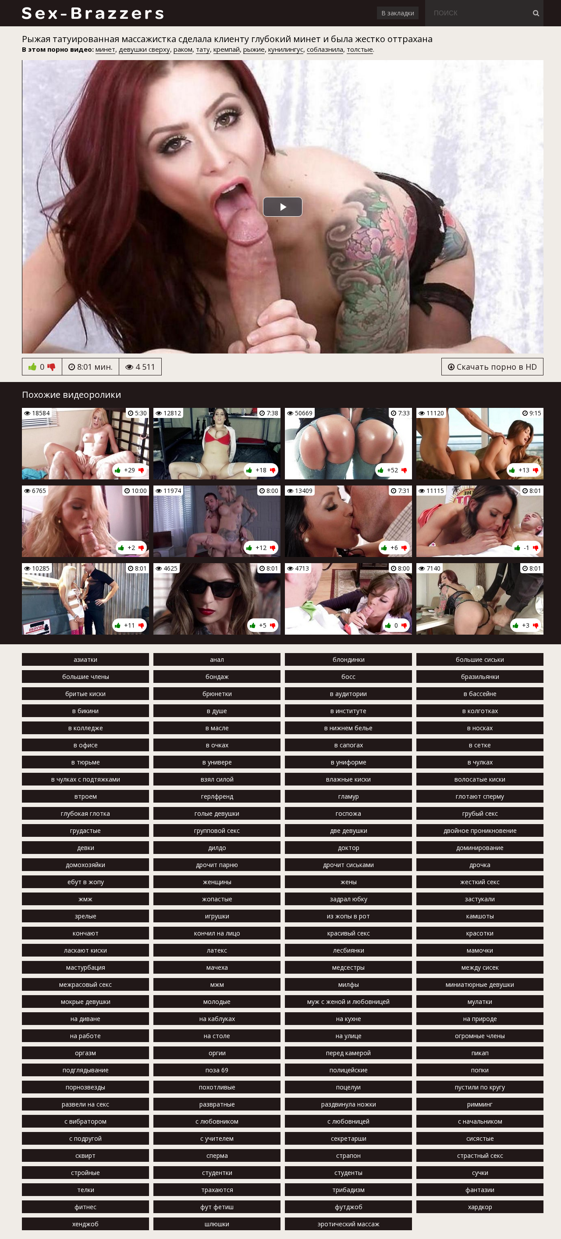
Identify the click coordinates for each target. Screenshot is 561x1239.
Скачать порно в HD (495, 366)
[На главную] (92, 13)
